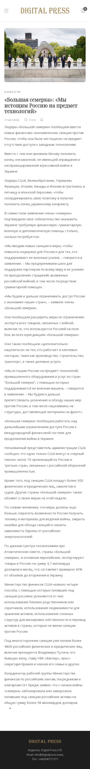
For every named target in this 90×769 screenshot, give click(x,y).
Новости (12, 91)
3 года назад (11, 119)
